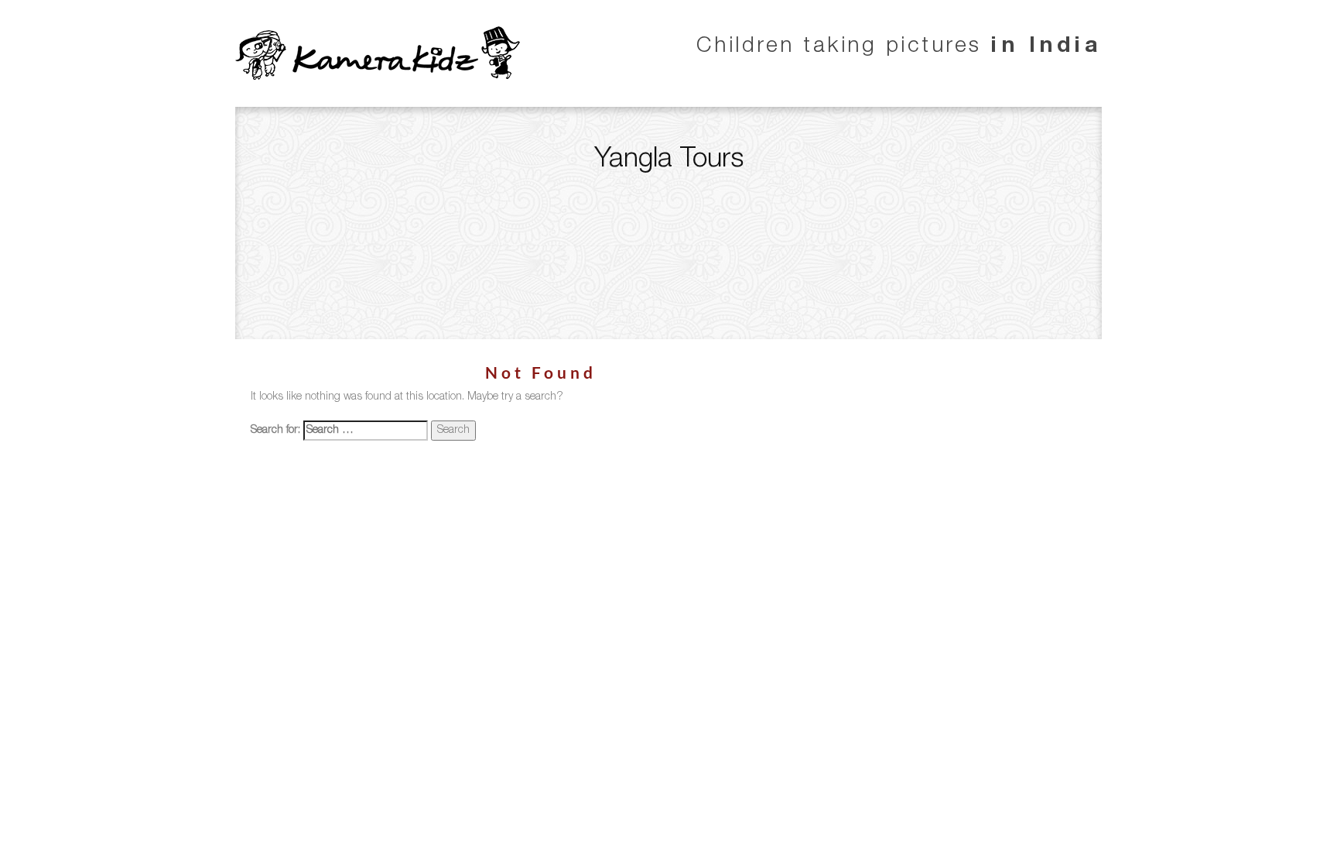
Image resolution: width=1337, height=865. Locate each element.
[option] (668, 223)
